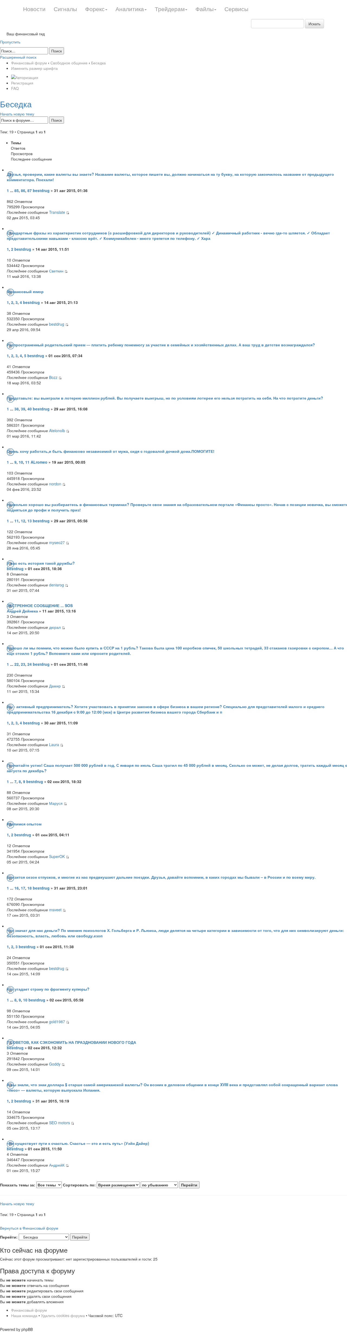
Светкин (56, 271)
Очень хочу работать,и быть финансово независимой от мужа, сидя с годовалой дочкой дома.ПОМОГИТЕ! (110, 451)
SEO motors (59, 1122)
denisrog (56, 585)
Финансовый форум (29, 62)
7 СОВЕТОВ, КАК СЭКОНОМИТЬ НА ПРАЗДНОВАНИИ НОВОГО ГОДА (71, 1042)
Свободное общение (69, 62)
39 (23, 408)
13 (29, 520)
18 (29, 888)
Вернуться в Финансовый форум (29, 1228)
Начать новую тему (17, 114)
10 (21, 462)
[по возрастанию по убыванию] (170, 1184)
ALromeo (39, 462)
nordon (55, 483)
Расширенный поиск (18, 57)
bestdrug (41, 190)
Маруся (56, 803)
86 (23, 190)
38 (16, 408)
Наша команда (24, 1315)
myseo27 (57, 542)
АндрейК (57, 1165)
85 (16, 190)
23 (23, 664)
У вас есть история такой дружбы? (41, 563)
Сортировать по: (80, 1185)
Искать (314, 23)
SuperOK (57, 856)
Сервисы (236, 9)
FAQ (15, 88)
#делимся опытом (24, 824)
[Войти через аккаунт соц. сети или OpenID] (24, 76)
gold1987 (57, 1021)
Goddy (54, 1064)
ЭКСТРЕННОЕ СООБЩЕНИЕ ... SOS (40, 605)
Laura (54, 744)
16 (16, 888)
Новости (34, 9)
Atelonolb (57, 430)
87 (29, 190)
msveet (55, 909)
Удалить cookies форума (63, 1315)
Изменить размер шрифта (34, 68)
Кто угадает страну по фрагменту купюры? (48, 989)
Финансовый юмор (25, 291)
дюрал (55, 627)
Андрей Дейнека (22, 611)
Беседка (98, 62)
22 (16, 664)
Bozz (53, 377)
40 (29, 408)
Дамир (55, 686)
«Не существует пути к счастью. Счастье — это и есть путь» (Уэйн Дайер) (78, 1143)
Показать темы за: (18, 1185)
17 (23, 888)
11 (27, 462)
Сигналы (65, 9)
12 (23, 520)
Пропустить (10, 42)
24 (29, 664)
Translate (57, 212)
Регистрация (22, 83)
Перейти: (9, 1237)
